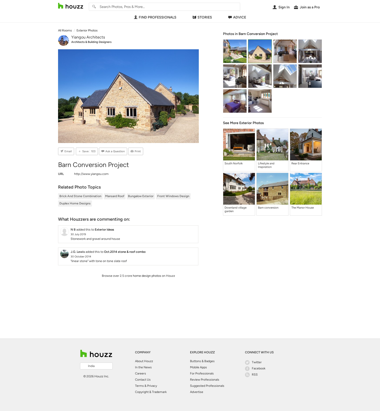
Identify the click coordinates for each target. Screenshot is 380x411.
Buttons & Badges (202, 361)
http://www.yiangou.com (91, 174)
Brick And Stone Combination (80, 196)
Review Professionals (204, 380)
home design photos (147, 276)
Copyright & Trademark (151, 392)
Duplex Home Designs (75, 203)
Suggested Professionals (207, 386)
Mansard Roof (114, 196)
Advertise (196, 392)
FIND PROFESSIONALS (157, 17)
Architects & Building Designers (91, 42)
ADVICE (239, 17)
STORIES (204, 17)
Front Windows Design (173, 196)
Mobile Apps (198, 367)
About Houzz (144, 361)
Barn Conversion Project (258, 34)
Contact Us (143, 380)
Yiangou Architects (88, 37)
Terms (139, 386)
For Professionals (202, 373)
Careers (140, 373)
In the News (143, 367)
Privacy (152, 386)
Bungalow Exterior (140, 196)
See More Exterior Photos (243, 123)
